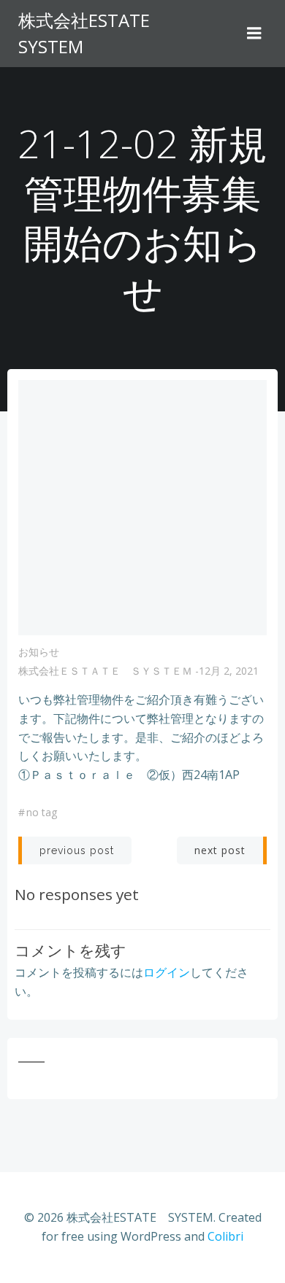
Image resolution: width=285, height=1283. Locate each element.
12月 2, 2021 (229, 671)
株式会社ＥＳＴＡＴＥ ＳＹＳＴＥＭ (105, 671)
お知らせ (38, 652)
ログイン (166, 972)
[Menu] (254, 33)
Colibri (225, 1236)
